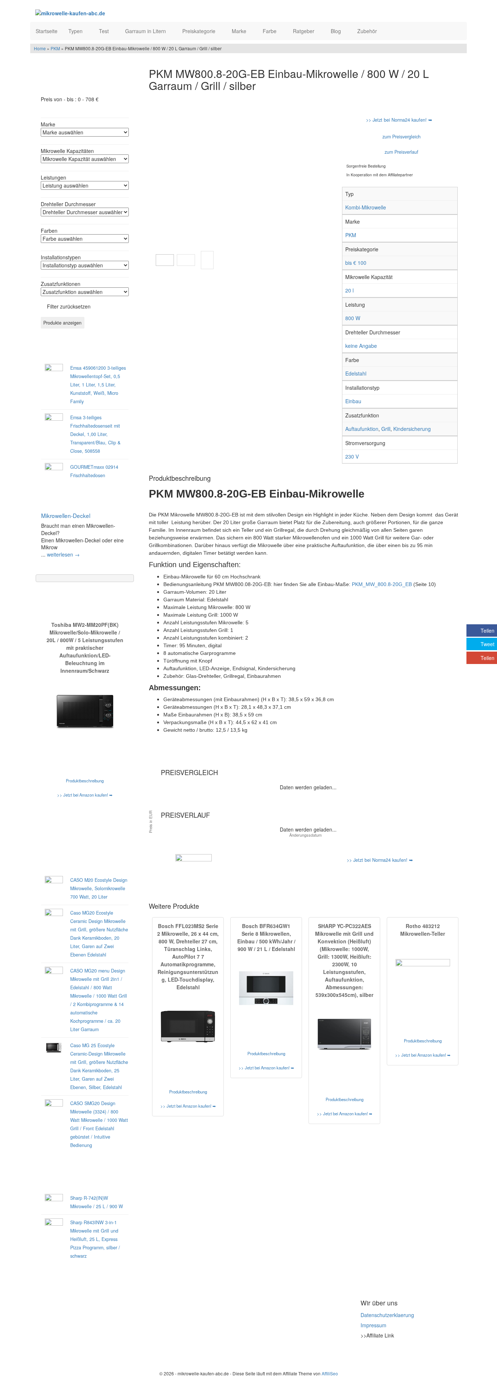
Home (40, 48)
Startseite (46, 31)
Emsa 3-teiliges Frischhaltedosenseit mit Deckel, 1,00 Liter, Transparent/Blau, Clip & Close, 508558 (95, 434)
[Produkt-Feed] (365, 1353)
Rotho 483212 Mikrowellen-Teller (422, 929)
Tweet (487, 644)
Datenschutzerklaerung (387, 1315)
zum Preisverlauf (400, 152)
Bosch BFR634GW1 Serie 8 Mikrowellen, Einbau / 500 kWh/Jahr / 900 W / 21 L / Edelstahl (266, 937)
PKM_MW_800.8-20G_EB (382, 584)
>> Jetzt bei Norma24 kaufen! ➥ (399, 120)
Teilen (487, 630)
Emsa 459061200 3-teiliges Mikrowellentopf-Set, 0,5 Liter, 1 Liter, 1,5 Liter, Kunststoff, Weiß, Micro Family (98, 385)
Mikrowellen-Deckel (65, 515)
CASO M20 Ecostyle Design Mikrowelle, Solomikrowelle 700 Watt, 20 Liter (98, 888)
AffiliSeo (330, 1373)
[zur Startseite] (124, 13)
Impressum (373, 1325)
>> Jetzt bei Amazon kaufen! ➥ (84, 795)
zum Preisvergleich (401, 136)
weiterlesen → (63, 554)
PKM (55, 48)
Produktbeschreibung (85, 780)
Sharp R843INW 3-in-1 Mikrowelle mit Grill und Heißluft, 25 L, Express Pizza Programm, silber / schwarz (95, 1239)
